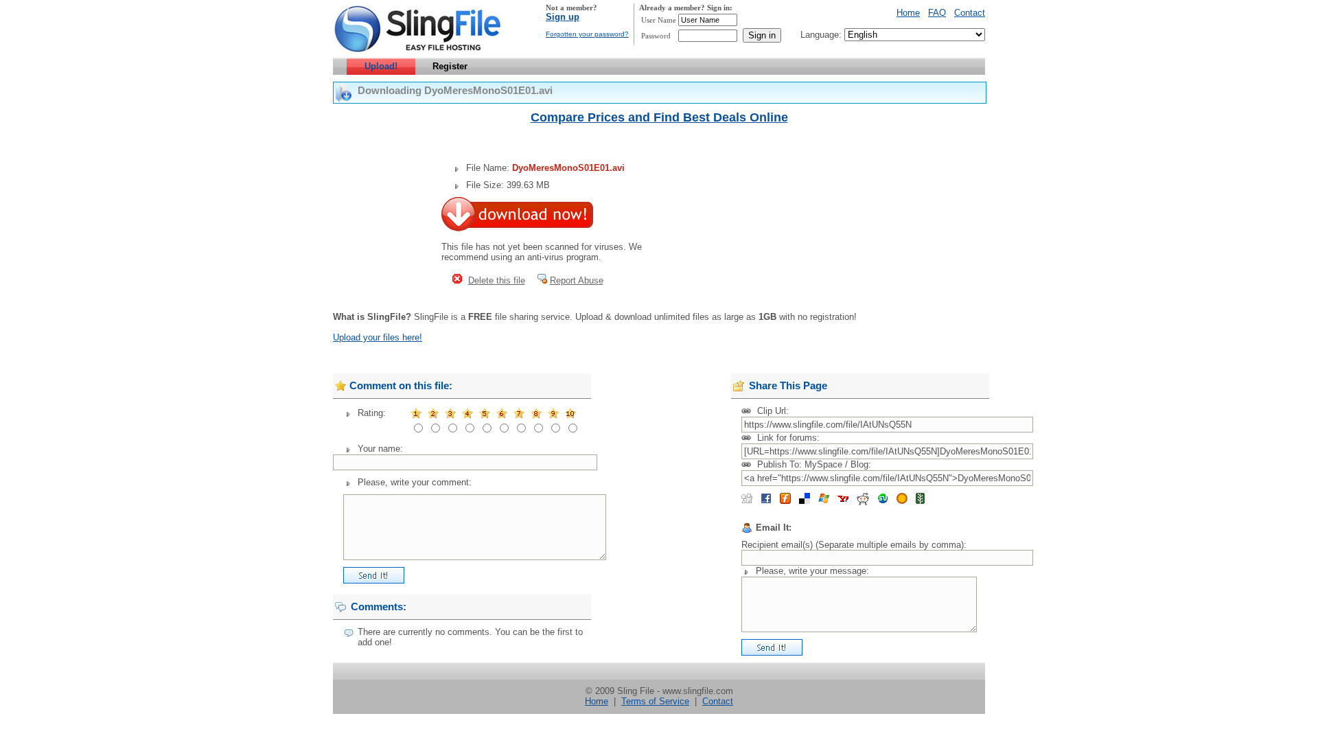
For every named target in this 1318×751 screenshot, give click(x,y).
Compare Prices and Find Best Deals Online (659, 117)
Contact (969, 13)
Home (908, 13)
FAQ (937, 13)
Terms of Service (655, 701)
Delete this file (496, 280)
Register (449, 66)
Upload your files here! (377, 337)
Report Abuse (576, 280)
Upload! (381, 66)
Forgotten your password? (587, 34)
